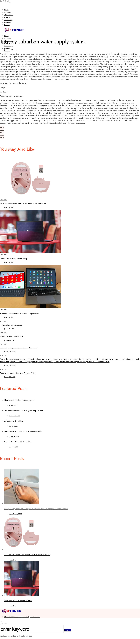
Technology (8, 20)
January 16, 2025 (9, 352)
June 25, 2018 (13, 426)
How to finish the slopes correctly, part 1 (19, 400)
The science (8, 15)
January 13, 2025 (9, 377)
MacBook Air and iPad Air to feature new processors (19, 313)
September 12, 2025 (15, 514)
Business (7, 22)
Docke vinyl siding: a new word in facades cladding (19, 348)
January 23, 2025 (9, 329)
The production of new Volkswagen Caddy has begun (24, 410)
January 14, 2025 (9, 365)
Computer (7, 12)
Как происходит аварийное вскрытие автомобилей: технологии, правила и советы (36, 509)
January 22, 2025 (9, 340)
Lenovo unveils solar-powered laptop (13, 258)
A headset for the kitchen (13, 421)
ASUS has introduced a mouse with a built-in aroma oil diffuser (23, 203)
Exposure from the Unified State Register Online (17, 373)
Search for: (3, 624)
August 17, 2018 (14, 405)
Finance (7, 17)
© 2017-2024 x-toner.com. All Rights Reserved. (22, 617)
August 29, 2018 (14, 437)
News (6, 10)
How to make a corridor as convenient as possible (23, 431)
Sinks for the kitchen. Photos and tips (18, 442)
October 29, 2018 (14, 416)
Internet (7, 25)
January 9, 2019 (14, 447)
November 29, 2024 (10, 50)
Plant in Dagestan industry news (12, 336)
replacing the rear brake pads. (11, 325)
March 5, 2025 (9, 207)
